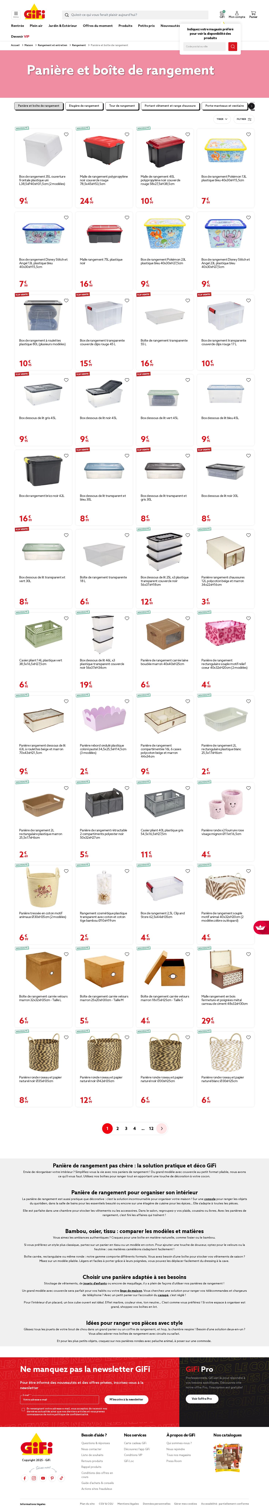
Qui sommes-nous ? (179, 1443)
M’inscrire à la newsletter (126, 1399)
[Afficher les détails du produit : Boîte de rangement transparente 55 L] (164, 315)
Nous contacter (91, 1449)
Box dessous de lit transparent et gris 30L (164, 497)
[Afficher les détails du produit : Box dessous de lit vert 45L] (164, 393)
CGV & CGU (106, 1504)
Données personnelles (156, 1504)
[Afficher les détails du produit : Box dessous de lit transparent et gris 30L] (164, 470)
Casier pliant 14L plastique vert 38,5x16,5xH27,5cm (40, 662)
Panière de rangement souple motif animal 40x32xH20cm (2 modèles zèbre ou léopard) (222, 917)
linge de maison (131, 1291)
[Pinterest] (52, 1478)
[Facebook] (24, 1478)
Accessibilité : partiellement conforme (225, 1504)
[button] (222, 15)
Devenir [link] (20, 37)
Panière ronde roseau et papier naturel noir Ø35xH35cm (40, 1079)
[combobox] (135, 15)
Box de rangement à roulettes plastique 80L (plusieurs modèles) (42, 342)
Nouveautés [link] (170, 26)
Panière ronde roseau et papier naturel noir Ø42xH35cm (101, 1079)
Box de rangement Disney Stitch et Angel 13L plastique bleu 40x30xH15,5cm (43, 263)
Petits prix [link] (146, 26)
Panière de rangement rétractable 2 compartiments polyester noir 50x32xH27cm (103, 834)
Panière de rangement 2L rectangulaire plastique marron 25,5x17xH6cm (40, 834)
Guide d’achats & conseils (97, 1483)
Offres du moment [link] (98, 26)
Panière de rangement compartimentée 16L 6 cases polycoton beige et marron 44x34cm (161, 751)
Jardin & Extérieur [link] (62, 26)
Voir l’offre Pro (202, 1399)
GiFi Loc (129, 1461)
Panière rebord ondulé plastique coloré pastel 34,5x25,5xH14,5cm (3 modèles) (103, 749)
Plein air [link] (36, 26)
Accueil (15, 45)
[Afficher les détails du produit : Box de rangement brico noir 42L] (43, 470)
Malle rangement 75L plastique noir (101, 261)
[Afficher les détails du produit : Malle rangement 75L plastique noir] (104, 233)
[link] (125, 31)
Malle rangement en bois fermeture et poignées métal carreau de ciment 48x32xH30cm (224, 1000)
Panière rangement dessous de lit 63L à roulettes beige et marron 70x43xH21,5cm (42, 749)
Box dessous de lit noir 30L (219, 496)
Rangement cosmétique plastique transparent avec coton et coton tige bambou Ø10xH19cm (103, 917)
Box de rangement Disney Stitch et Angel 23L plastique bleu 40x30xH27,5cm (225, 263)
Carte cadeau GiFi (135, 1443)
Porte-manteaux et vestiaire (225, 106)
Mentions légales (128, 1504)
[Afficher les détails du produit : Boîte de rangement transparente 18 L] (104, 551)
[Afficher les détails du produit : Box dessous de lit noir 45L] (104, 393)
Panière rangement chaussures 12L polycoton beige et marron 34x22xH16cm (222, 581)
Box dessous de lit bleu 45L (220, 418)
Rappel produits (91, 1467)
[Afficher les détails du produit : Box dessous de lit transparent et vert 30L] (43, 551)
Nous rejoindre (176, 1449)
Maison (28, 45)
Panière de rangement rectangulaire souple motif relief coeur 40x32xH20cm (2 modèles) (224, 664)
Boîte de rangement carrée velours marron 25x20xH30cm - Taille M (104, 998)
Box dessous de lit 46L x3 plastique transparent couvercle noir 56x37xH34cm (102, 664)
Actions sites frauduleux (96, 1489)
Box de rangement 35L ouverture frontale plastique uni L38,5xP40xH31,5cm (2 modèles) (42, 180)
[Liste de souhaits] (66, 134)
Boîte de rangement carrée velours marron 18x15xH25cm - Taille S (165, 998)
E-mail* (26, 1395)
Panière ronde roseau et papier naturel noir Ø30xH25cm (162, 1079)
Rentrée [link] (17, 26)
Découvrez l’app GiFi (137, 1449)
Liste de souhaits (92, 1455)
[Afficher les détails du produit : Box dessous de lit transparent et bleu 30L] (104, 470)
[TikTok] (61, 1478)
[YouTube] (43, 1478)
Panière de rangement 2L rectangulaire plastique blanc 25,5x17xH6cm (221, 749)
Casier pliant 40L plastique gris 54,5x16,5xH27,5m (162, 832)
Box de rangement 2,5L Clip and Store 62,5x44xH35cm (163, 915)
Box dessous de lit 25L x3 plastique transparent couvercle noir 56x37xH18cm (165, 581)
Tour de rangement (122, 106)
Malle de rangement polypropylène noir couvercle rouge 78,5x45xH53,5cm (104, 180)
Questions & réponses (95, 1443)
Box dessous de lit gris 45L (37, 418)
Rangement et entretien (52, 45)
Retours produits (92, 1461)
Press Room (174, 1461)
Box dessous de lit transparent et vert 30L (42, 579)
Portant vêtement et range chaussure (170, 106)
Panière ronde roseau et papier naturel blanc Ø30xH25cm (222, 1079)
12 (151, 1128)
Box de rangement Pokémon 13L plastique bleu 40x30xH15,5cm (223, 178)
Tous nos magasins (179, 1455)
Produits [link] (125, 26)
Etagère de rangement (84, 106)
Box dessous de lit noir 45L (98, 418)
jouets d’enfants (95, 1283)
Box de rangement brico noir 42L (41, 496)
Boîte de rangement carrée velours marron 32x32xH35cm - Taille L (43, 998)
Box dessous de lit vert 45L (159, 418)
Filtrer (241, 119)
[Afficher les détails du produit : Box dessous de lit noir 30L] (225, 470)
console (210, 1199)
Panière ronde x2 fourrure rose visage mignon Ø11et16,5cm (222, 832)
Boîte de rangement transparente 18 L (103, 579)
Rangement (79, 45)
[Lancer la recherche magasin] (232, 46)
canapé (163, 1295)
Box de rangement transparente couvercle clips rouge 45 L (102, 342)
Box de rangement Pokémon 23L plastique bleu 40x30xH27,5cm (163, 261)
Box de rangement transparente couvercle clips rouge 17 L (223, 342)
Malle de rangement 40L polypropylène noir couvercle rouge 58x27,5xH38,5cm (160, 180)
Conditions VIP (133, 1455)
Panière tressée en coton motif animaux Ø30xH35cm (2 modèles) (42, 915)
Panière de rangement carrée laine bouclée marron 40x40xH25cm (164, 662)
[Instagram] (34, 1478)
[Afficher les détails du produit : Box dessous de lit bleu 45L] (225, 393)
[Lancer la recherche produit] (67, 15)
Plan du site (87, 1504)
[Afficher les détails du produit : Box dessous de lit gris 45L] (43, 393)
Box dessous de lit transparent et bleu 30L (103, 497)
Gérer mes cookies (185, 1504)
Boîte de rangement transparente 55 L (164, 342)
